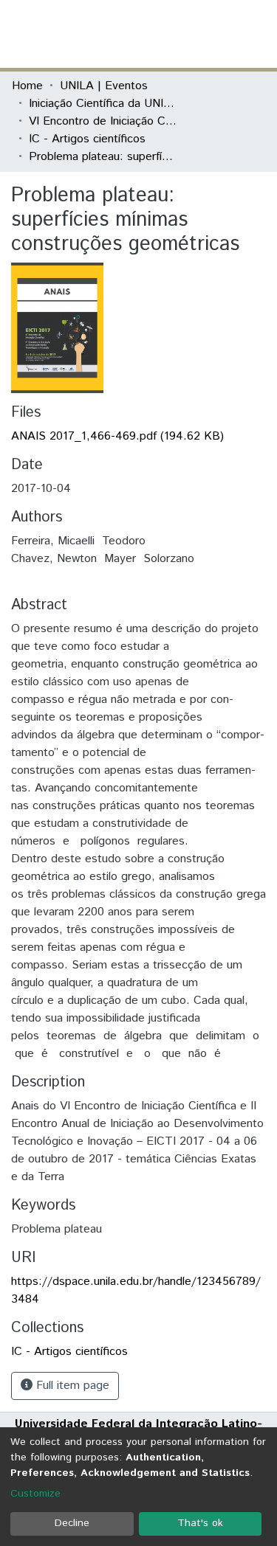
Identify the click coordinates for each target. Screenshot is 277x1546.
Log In (210, 33)
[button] (179, 34)
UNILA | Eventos (104, 85)
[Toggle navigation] (256, 34)
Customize (35, 1493)
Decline (72, 1523)
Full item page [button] (71, 1385)
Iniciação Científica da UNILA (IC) (103, 103)
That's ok (200, 1523)
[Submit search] (157, 34)
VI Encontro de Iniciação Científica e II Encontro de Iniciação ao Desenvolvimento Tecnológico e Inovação (103, 121)
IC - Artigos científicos (87, 139)
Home (27, 85)
